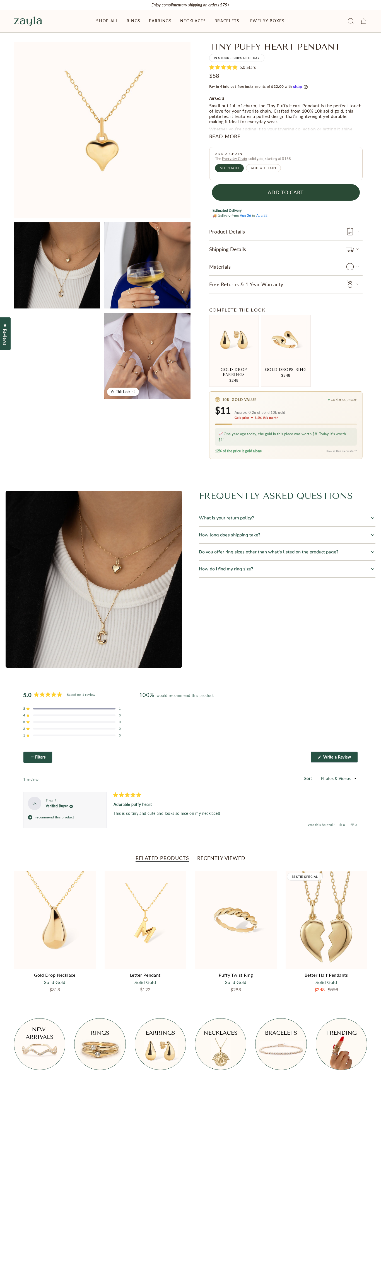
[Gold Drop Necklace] (55, 920)
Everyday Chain (234, 159)
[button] (107, 21)
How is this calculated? (341, 451)
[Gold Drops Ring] (285, 339)
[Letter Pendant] (145, 920)
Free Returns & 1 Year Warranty (246, 284)
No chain (229, 168)
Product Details (227, 231)
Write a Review (340, 758)
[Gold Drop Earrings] (234, 339)
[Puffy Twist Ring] (236, 920)
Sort (308, 778)
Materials (220, 267)
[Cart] (363, 21)
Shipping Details (227, 249)
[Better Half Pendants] (326, 920)
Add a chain (263, 168)
